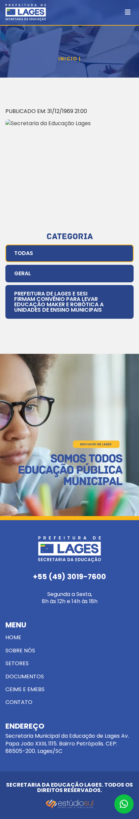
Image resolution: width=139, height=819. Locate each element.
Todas (23, 253)
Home (13, 637)
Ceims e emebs (25, 689)
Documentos (24, 676)
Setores (17, 663)
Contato (18, 702)
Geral (22, 273)
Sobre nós (20, 650)
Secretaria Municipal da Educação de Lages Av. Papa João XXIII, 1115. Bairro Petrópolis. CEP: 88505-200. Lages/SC (67, 739)
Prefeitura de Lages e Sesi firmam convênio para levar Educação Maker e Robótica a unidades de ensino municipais (59, 302)
